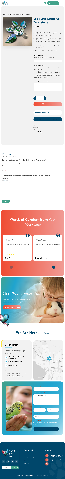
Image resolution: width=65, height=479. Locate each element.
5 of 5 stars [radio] (7, 180)
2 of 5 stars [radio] (3, 180)
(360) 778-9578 (12, 365)
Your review (6, 183)
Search (15, 467)
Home (4, 14)
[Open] (62, 3)
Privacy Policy (44, 475)
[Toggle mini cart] (45, 3)
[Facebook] (38, 132)
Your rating (5, 178)
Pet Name (38, 386)
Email (4, 170)
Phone (37, 413)
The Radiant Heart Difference (31, 457)
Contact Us (54, 3)
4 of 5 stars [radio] (6, 180)
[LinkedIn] (44, 132)
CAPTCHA (35, 424)
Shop (9, 14)
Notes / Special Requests (41, 82)
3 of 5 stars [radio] (4, 180)
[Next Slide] (53, 267)
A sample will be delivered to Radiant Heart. (47, 71)
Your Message (39, 392)
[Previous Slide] (11, 267)
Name (4, 166)
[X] (41, 132)
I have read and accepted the (47, 422)
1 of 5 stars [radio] (2, 180)
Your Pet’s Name (39, 55)
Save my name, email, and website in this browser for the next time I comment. (27, 175)
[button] (47, 112)
